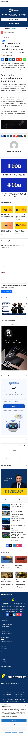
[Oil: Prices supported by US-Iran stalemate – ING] (21, 209)
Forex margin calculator (6, 633)
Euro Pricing (4, 646)
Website (3, 279)
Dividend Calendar (5, 626)
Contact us (3, 661)
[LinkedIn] (8, 136)
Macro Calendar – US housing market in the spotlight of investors (17, 513)
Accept (14, 720)
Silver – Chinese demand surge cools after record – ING (20, 232)
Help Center (4, 663)
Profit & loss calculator (6, 624)
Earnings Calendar (5, 631)
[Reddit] (17, 136)
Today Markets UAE (8, 52)
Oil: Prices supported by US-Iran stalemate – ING (20, 216)
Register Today (14, 324)
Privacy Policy (15, 732)
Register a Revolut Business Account (14, 119)
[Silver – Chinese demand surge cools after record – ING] (21, 225)
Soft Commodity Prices (6, 641)
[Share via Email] (22, 136)
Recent (21, 500)
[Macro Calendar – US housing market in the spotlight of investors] (6, 513)
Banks (7, 37)
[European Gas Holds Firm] (7, 559)
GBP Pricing (4, 648)
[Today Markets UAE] (10, 29)
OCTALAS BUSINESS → (14, 19)
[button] (26, 705)
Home (4, 37)
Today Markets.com (6, 666)
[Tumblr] (11, 136)
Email (3, 272)
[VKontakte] (19, 136)
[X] (5, 136)
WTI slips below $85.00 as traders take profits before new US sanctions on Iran (7, 583)
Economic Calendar (5, 629)
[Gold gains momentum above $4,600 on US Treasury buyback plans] (21, 575)
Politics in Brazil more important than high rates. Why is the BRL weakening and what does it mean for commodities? (18, 536)
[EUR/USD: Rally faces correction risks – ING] (7, 209)
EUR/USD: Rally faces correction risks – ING (7, 215)
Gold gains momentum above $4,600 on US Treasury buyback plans (20, 583)
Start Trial (14, 406)
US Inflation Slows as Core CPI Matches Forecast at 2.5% (18, 527)
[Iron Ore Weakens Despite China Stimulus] (21, 559)
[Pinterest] (14, 136)
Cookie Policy (8, 732)
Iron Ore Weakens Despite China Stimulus (13, 32)
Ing (3, 40)
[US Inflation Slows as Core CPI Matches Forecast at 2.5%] (6, 527)
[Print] (25, 136)
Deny (14, 724)
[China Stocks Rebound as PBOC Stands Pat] (6, 521)
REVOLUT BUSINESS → (14, 23)
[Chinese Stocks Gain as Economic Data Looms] (6, 507)
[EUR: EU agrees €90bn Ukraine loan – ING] (7, 225)
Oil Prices (3, 651)
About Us (21, 732)
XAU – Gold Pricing (5, 644)
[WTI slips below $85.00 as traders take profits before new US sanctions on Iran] (7, 575)
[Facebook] (2, 136)
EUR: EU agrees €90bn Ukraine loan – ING (7, 232)
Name (3, 266)
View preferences (14, 729)
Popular (7, 500)
